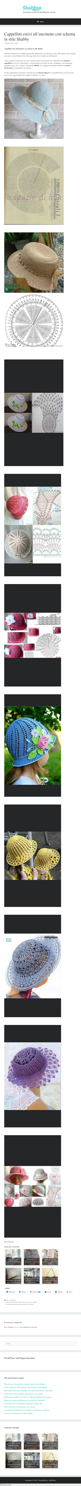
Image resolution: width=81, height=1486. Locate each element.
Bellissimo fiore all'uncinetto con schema (19, 1407)
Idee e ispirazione (11, 1300)
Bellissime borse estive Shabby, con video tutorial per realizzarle (28, 1390)
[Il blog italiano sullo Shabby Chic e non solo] (40, 9)
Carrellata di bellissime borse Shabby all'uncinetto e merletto (27, 1410)
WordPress (52, 1480)
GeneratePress (43, 1480)
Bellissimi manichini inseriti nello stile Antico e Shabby (21, 1302)
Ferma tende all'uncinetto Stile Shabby (18, 1413)
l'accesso (17, 1327)
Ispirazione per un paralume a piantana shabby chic (23, 1403)
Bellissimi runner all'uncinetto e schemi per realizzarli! (24, 1400)
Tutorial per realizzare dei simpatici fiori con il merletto (24, 1384)
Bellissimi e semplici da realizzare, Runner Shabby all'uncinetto (28, 1397)
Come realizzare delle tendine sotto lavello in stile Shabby (25, 1387)
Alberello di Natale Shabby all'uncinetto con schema (23, 1394)
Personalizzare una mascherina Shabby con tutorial (20, 1304)
